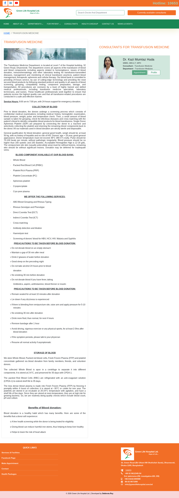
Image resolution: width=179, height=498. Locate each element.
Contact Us (108, 24)
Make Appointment (10, 463)
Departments (34, 24)
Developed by (102, 493)
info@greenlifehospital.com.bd (138, 484)
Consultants (71, 24)
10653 (127, 470)
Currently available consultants (151, 13)
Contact (5, 469)
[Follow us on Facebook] (5, 3)
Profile (154, 72)
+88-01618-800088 (131, 479)
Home (6, 24)
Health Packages (9, 474)
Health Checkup (90, 24)
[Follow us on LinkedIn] (11, 3)
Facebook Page (8, 458)
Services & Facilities (11, 453)
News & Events (125, 24)
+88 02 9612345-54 (132, 473)
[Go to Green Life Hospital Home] (8, 13)
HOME (7, 33)
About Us (17, 24)
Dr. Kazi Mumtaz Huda (138, 59)
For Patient (53, 24)
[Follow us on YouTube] (16, 3)
